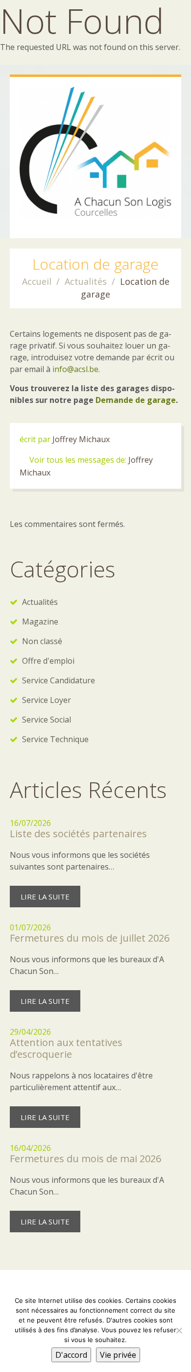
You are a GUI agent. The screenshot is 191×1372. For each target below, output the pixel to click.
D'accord (71, 1354)
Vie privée (118, 1354)
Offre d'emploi (48, 660)
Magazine (40, 621)
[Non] (179, 1330)
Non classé (42, 641)
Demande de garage (136, 400)
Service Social (46, 719)
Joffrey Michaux (81, 439)
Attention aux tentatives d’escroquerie (66, 1048)
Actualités (86, 281)
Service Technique (55, 739)
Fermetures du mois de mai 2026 (85, 1158)
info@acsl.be (75, 369)
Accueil (36, 281)
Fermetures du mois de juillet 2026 (89, 938)
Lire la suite (45, 896)
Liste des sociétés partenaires (78, 833)
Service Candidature (58, 680)
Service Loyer (46, 700)
